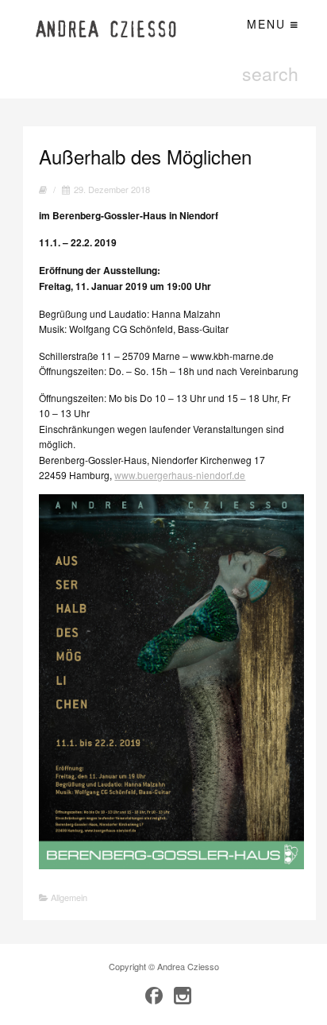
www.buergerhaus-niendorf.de (179, 475)
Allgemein (69, 897)
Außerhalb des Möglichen (145, 156)
